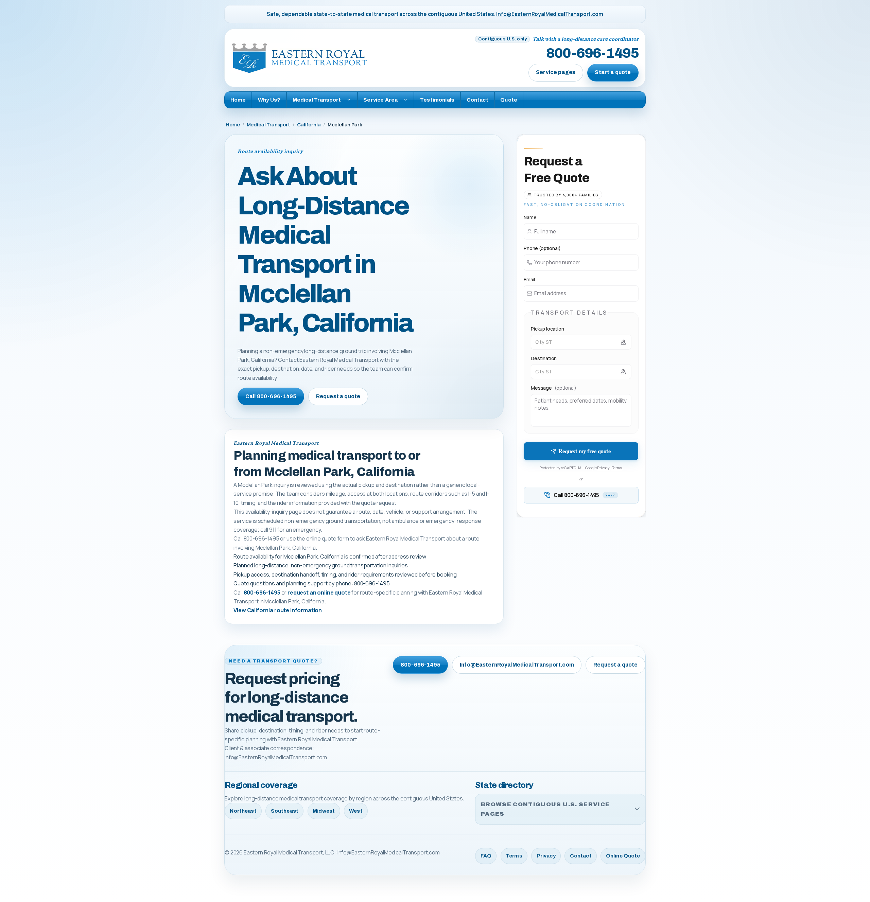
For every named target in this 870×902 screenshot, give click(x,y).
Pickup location (547, 328)
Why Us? (269, 100)
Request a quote (338, 396)
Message (553, 388)
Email (529, 279)
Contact (477, 100)
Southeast (284, 811)
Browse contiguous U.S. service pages (545, 809)
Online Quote (623, 856)
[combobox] (581, 342)
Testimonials (437, 100)
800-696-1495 (592, 53)
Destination (544, 358)
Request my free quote (584, 451)
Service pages (555, 72)
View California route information (277, 610)
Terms (617, 467)
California (308, 124)
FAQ (486, 856)
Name (530, 217)
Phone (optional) (542, 248)
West (356, 811)
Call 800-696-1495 (271, 396)
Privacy (603, 467)
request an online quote (319, 592)
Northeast (243, 811)
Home (238, 100)
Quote (508, 100)
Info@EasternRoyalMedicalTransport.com (549, 14)
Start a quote (613, 72)
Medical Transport (268, 124)
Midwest (324, 811)
